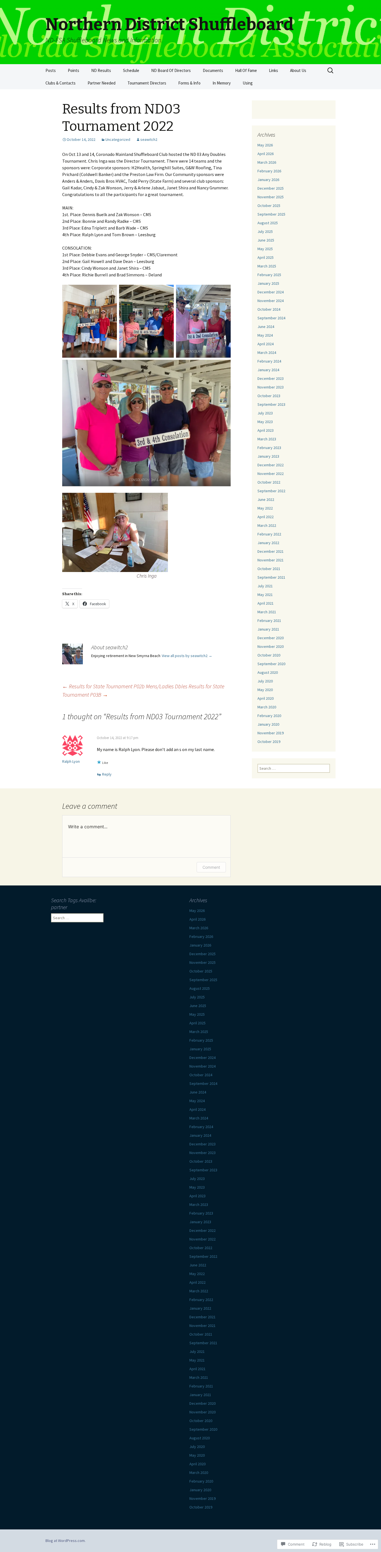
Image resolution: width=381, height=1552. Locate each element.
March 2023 (266, 438)
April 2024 (265, 343)
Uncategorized (117, 139)
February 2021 (269, 620)
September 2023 (271, 404)
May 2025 (265, 248)
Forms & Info (189, 83)
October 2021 (268, 568)
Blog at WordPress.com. (65, 1540)
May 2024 (265, 335)
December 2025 (270, 188)
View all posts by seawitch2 (187, 655)
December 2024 (270, 292)
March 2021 (266, 611)
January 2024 (268, 369)
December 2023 (270, 378)
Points (73, 70)
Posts (50, 70)
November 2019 (270, 732)
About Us (298, 70)
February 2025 (269, 274)
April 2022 (265, 516)
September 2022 (271, 490)
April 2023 (265, 430)
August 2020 (267, 672)
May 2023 (265, 421)
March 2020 (266, 706)
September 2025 (271, 214)
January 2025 (268, 283)
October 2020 (268, 655)
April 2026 (265, 153)
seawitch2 (148, 139)
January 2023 (268, 456)
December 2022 (270, 464)
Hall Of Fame (246, 70)
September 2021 (271, 577)
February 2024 (269, 361)
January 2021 (268, 629)
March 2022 (266, 525)
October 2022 (268, 482)
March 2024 (266, 352)
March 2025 (266, 266)
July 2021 (265, 585)
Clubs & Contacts (60, 83)
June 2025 (265, 240)
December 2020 (270, 637)
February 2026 (269, 170)
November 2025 (270, 196)
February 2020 (269, 715)
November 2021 (270, 560)
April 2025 (265, 257)
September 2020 (271, 663)
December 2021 (270, 551)
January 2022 (268, 542)
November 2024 (270, 300)
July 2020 (265, 681)
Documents (213, 70)
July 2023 (265, 413)
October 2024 (268, 309)
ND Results (101, 70)
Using (248, 83)
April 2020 (265, 698)
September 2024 (271, 317)
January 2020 (268, 724)
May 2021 (265, 594)
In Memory (222, 83)
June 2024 (265, 326)
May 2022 (265, 508)
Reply (107, 774)
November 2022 (270, 473)
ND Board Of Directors (171, 70)
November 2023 (270, 387)
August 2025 (267, 222)
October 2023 (268, 395)
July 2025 (265, 231)
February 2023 (269, 447)
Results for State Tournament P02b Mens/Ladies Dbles (124, 686)
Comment (211, 867)
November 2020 (270, 646)
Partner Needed (101, 83)
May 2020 (265, 689)
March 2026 (266, 162)
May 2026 (265, 145)
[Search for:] (331, 70)
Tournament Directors (146, 83)
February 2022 (269, 534)
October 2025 (268, 205)
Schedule (131, 70)
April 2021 (265, 603)
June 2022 (265, 499)
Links (273, 70)
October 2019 (268, 741)
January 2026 (268, 179)
